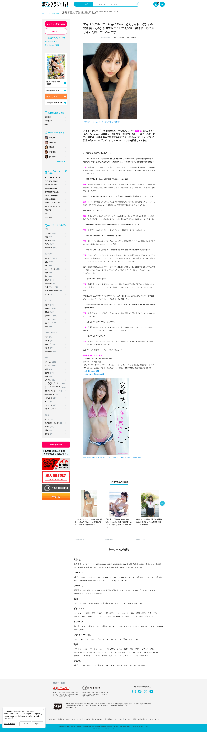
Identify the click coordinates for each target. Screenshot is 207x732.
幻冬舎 (135, 564)
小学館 (158, 564)
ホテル (49, 348)
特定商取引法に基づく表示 (93, 719)
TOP (43, 13)
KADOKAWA (101, 564)
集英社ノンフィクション (103, 580)
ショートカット (53, 269)
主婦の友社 (150, 564)
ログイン (56, 31)
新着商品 (48, 117)
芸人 (48, 402)
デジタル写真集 (52, 90)
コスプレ (50, 233)
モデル (50, 373)
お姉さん (50, 308)
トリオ (49, 341)
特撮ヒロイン (52, 394)
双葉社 (122, 567)
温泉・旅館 (51, 351)
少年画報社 (78, 567)
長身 (49, 276)
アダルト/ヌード (50, 409)
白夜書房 (114, 567)
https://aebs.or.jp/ (71, 707)
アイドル (50, 366)
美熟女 (50, 312)
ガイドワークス (88, 564)
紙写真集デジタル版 (52, 192)
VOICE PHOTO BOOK (52, 203)
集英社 (142, 564)
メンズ (50, 427)
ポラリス (48, 213)
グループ (50, 344)
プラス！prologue (51, 195)
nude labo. (48, 217)
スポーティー (52, 287)
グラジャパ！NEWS (54, 103)
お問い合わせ (142, 719)
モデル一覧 (61, 161)
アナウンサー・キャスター (55, 387)
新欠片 (101, 567)
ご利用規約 (51, 719)
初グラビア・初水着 (54, 423)
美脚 (49, 273)
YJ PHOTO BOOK (51, 181)
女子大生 (50, 380)
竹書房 (86, 567)
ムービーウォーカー (134, 567)
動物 (48, 430)
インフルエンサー (54, 391)
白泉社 (107, 567)
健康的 (50, 280)
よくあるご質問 (53, 45)
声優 (49, 376)
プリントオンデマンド (52, 206)
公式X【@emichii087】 (91, 371)
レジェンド (51, 398)
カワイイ (51, 319)
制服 (49, 237)
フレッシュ (51, 283)
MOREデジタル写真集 (134, 577)
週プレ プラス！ (52, 97)
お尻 (49, 265)
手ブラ (50, 419)
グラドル (51, 362)
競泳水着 (50, 240)
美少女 (50, 305)
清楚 (49, 326)
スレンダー (52, 258)
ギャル (49, 294)
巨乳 (49, 262)
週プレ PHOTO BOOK (52, 178)
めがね (50, 244)
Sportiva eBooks (51, 188)
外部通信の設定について (113, 719)
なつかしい (51, 316)
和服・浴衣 (51, 248)
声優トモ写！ (49, 210)
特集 (46, 124)
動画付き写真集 (50, 199)
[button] (162, 503)
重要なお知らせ (55, 444)
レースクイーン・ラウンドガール (55, 383)
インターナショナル (54, 291)
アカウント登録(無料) (56, 24)
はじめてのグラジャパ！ (56, 38)
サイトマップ (154, 719)
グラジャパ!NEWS (53, 13)
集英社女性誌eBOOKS (83, 580)
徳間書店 (94, 567)
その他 (49, 434)
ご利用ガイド (52, 42)
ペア (48, 337)
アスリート (51, 405)
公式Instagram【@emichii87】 (94, 374)
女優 (49, 369)
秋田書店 (77, 564)
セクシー (51, 323)
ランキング (48, 121)
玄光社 (129, 564)
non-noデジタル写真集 (153, 577)
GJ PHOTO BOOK (51, 185)
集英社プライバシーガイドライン (69, 719)
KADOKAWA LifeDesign (116, 564)
